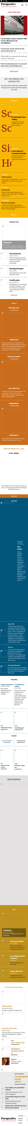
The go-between (16, 971)
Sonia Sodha (15, 114)
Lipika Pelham (15, 310)
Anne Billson (4, 729)
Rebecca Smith (13, 973)
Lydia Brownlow (15, 1044)
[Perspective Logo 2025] (8, 5)
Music (16, 763)
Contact (20, 1116)
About (20, 1123)
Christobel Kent (19, 729)
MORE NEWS (14, 71)
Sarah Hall (11, 624)
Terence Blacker (15, 405)
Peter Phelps (4, 769)
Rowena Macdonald (8, 932)
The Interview (13, 308)
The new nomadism (8, 203)
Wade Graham (5, 200)
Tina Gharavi (18, 688)
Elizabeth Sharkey (5, 686)
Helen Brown (21, 544)
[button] (22, 5)
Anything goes (19, 728)
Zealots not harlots (7, 684)
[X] (4, 1)
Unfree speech (7, 177)
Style (16, 726)
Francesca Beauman (14, 665)
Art (1, 763)
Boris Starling (13, 271)
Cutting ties (7, 930)
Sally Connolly (14, 943)
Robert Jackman (13, 255)
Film (2, 725)
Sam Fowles (5, 174)
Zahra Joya (14, 340)
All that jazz (6, 190)
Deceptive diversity (9, 1028)
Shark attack (7, 1006)
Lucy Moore (5, 187)
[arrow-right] (3, 1089)
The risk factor (15, 254)
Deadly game (14, 280)
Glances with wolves (5, 766)
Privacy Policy (20, 1119)
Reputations (14, 403)
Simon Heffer (15, 148)
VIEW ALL (14, 214)
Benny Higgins (14, 453)
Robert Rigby (14, 1055)
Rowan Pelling (15, 359)
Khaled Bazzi (13, 960)
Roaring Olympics (16, 269)
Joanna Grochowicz (7, 1008)
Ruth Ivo (10, 647)
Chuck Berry (14, 435)
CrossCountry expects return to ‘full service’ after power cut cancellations (14, 41)
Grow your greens (18, 1043)
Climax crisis (16, 1061)
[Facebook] (1, 1)
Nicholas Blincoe (13, 282)
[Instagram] (6, 1)
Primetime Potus (6, 727)
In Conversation (14, 356)
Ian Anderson (14, 388)
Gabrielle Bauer (6, 1030)
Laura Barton (18, 769)
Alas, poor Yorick (17, 941)
